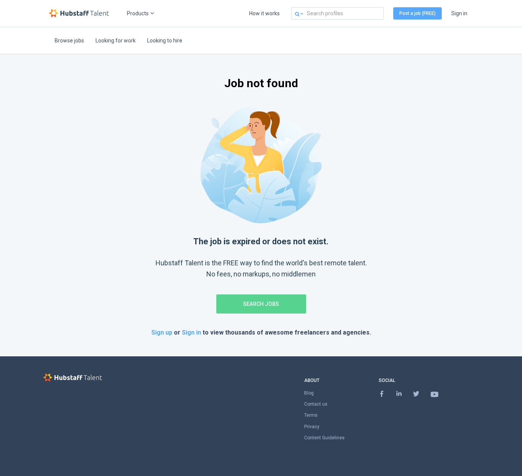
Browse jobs (69, 40)
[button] (297, 13)
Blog (309, 393)
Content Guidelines (324, 437)
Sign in (459, 13)
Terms (311, 415)
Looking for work (116, 40)
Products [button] (138, 13)
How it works (264, 13)
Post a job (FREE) (417, 13)
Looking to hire (164, 40)
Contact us (315, 404)
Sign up (162, 332)
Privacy (311, 426)
